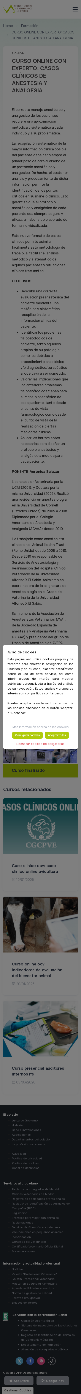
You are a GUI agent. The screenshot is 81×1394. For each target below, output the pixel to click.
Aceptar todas (57, 735)
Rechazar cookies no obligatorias (40, 744)
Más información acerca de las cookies (41, 727)
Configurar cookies (27, 735)
